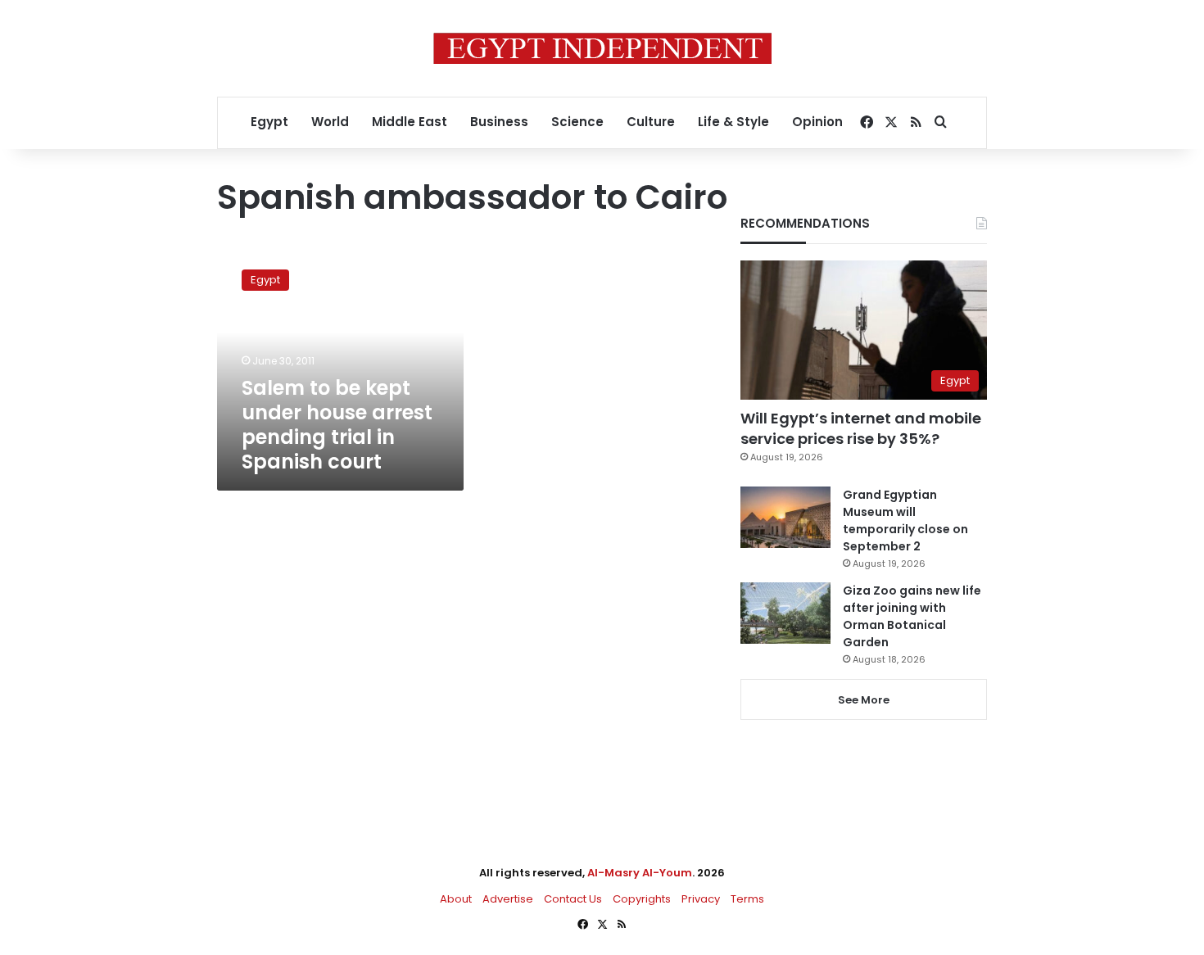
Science (577, 121)
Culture (651, 121)
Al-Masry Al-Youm (639, 872)
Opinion (817, 121)
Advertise (507, 899)
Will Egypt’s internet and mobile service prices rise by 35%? (860, 428)
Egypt (269, 121)
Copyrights (642, 899)
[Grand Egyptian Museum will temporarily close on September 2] (785, 517)
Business (499, 121)
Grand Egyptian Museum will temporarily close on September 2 (905, 520)
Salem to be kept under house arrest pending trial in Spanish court (337, 424)
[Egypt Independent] (602, 48)
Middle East (409, 121)
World (330, 121)
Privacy (700, 899)
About (456, 899)
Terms (747, 899)
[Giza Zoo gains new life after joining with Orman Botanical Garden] (785, 613)
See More (863, 700)
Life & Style (733, 121)
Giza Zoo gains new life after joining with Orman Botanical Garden (912, 616)
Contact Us (573, 899)
